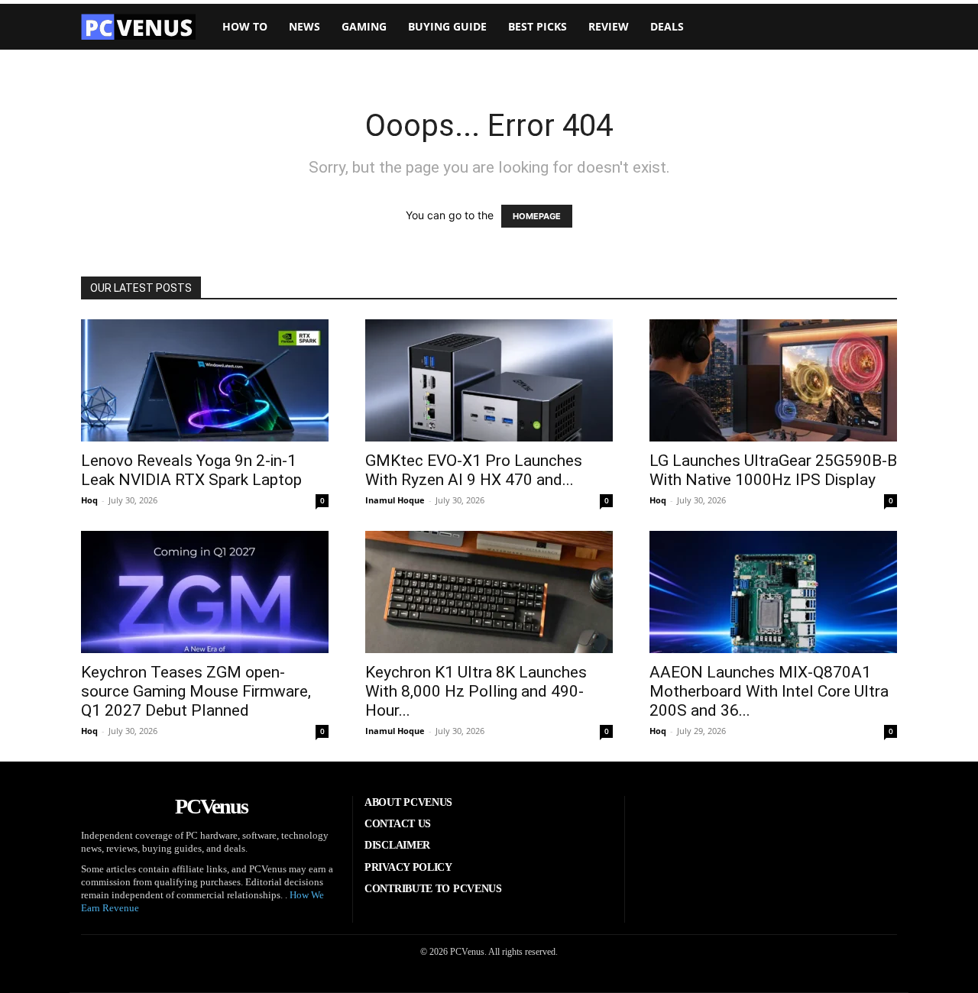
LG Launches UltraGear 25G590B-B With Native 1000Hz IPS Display (773, 470)
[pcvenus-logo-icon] (138, 27)
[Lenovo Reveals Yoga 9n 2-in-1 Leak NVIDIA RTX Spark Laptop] (205, 380)
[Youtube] (859, 819)
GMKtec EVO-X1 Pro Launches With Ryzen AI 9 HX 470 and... (473, 470)
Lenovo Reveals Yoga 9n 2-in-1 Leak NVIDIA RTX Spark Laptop (191, 470)
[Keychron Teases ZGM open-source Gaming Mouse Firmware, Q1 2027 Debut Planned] (205, 592)
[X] (811, 819)
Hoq (89, 500)
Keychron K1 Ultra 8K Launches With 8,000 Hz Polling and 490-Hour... (476, 691)
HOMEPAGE (537, 216)
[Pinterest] (764, 819)
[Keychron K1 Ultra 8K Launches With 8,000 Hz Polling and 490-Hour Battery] (489, 592)
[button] (874, 27)
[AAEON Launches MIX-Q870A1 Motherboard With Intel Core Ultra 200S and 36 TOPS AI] (773, 592)
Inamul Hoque (395, 500)
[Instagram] (716, 819)
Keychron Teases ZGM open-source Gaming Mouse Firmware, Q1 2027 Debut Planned (196, 691)
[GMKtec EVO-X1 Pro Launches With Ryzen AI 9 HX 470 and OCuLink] (489, 380)
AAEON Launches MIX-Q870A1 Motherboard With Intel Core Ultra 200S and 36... (769, 691)
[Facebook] (669, 819)
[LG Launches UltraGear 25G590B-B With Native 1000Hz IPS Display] (773, 380)
